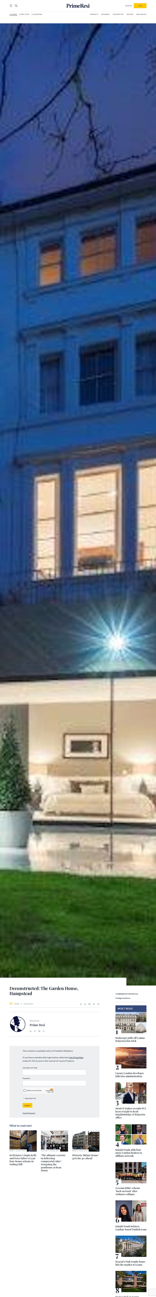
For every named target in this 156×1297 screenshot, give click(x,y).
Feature (44, 1151)
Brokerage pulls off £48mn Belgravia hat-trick (130, 1039)
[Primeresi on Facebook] (89, 1004)
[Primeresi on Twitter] (81, 1004)
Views (16, 1004)
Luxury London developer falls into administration (129, 1075)
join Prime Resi (76, 1057)
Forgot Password (29, 1113)
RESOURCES (141, 14)
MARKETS (94, 14)
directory (25, 14)
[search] (16, 5)
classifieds (37, 14)
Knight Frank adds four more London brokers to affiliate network (128, 1152)
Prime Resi (37, 1025)
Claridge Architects (122, 998)
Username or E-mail (30, 1068)
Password (26, 1078)
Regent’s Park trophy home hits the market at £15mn (130, 1263)
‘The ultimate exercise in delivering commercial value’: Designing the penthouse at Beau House (53, 1163)
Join (140, 6)
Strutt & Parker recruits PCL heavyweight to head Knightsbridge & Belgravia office (130, 1113)
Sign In (128, 6)
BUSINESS (106, 14)
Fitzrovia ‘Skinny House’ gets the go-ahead (85, 1157)
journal (13, 14)
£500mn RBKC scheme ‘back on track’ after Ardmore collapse (127, 1191)
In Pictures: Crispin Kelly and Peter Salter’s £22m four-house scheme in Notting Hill (23, 1160)
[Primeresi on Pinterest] (94, 1004)
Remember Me (30, 1098)
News (12, 1151)
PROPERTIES (118, 14)
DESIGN (130, 14)
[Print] (98, 1004)
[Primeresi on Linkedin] (85, 1004)
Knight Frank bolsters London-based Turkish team (130, 1228)
